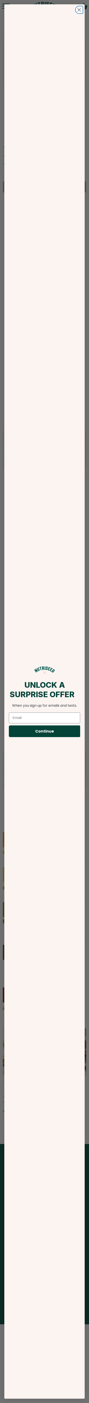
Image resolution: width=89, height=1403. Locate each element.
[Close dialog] (79, 10)
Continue (44, 731)
